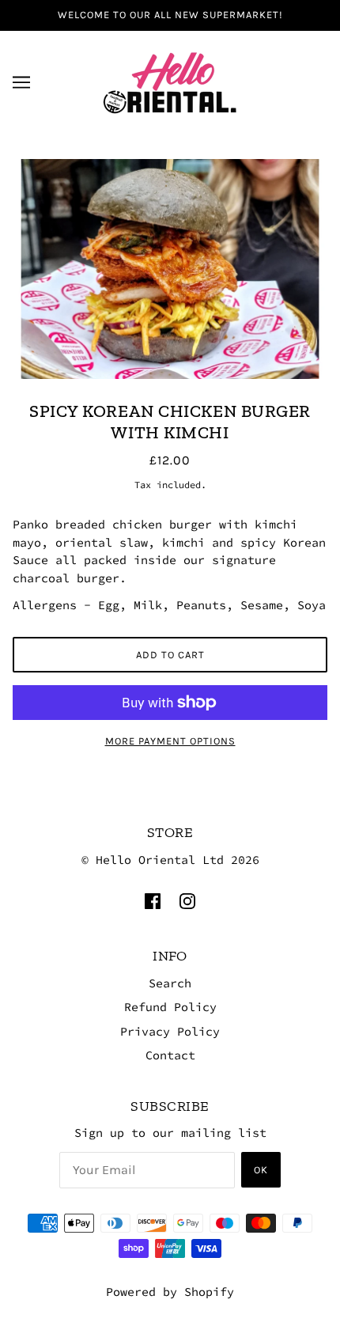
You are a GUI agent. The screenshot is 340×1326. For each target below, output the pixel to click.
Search (170, 983)
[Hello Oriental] (170, 80)
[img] (152, 900)
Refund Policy (170, 1006)
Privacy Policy (170, 1031)
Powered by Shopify (170, 1291)
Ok (261, 1170)
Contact (170, 1055)
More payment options (170, 741)
